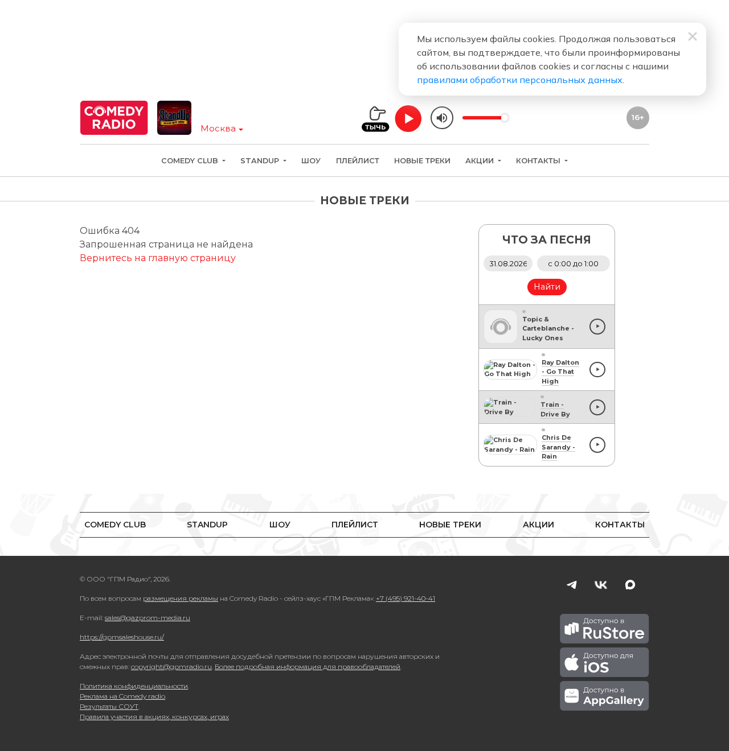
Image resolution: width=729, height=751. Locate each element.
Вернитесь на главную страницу (158, 258)
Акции (480, 160)
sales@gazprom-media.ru (147, 617)
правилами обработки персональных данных (519, 79)
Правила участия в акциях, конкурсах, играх (154, 716)
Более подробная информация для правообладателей (307, 666)
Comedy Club (190, 160)
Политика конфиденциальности (134, 686)
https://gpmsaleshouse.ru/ (122, 637)
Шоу (311, 160)
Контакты (539, 160)
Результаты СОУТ (109, 706)
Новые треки (422, 160)
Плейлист (357, 160)
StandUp (260, 160)
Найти (547, 287)
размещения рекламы (180, 598)
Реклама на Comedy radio (122, 696)
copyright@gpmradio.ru (171, 666)
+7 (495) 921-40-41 (405, 598)
